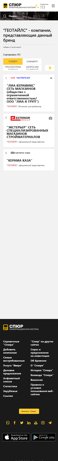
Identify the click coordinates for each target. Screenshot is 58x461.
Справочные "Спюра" (11, 343)
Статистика (10, 386)
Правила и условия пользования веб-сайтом (42, 389)
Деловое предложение (12, 372)
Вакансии (37, 379)
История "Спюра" (42, 370)
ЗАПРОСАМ (32, 67)
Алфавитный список (11, 380)
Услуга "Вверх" (12, 365)
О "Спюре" (37, 365)
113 (42, 7)
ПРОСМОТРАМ (13, 67)
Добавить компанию (10, 351)
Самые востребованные (14, 359)
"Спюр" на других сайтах (42, 343)
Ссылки (8, 395)
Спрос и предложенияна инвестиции (40, 352)
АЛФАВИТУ (32, 61)
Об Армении (38, 360)
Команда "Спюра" (42, 375)
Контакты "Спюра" (29, 411)
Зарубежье (10, 391)
